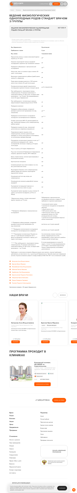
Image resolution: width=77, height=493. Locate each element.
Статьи (42, 434)
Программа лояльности (46, 440)
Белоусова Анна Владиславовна (20, 261)
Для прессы (12, 473)
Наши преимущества (14, 443)
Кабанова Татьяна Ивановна (19, 269)
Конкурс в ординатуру (15, 470)
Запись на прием (59, 400)
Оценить (49, 463)
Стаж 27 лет (43, 329)
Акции (42, 416)
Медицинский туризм (15, 467)
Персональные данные (46, 422)
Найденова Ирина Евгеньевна (20, 277)
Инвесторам (12, 458)
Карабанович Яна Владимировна (21, 272)
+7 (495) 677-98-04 (43, 4)
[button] (55, 295)
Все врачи (63, 295)
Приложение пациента (46, 431)
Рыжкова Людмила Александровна (21, 283)
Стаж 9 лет (73, 326)
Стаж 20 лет (13, 326)
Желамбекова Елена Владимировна (21, 267)
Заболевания (43, 437)
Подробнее (15, 341)
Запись (56, 4)
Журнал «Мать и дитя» (15, 461)
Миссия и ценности (14, 440)
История (11, 446)
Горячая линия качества (46, 425)
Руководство (12, 452)
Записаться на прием (42, 384)
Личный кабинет (44, 419)
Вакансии (11, 464)
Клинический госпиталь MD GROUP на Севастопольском (23, 328)
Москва (16, 5)
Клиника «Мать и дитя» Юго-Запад (18, 330)
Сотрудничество (13, 455)
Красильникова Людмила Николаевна (22, 275)
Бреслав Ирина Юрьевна (19, 264)
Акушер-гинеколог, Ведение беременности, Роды (22, 325)
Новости (11, 449)
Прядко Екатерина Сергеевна (20, 280)
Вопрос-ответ (43, 428)
